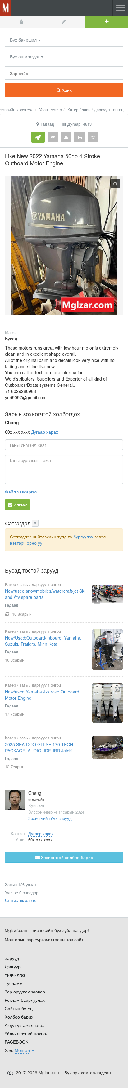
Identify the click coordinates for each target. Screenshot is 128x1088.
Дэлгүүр (13, 966)
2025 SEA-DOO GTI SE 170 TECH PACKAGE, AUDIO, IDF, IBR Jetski (39, 747)
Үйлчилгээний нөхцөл (26, 1033)
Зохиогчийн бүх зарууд (50, 818)
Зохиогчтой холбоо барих (66, 857)
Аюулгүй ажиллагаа (25, 1025)
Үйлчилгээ (15, 975)
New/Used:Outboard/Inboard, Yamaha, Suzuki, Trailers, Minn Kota (43, 641)
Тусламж (13, 983)
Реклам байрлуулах (25, 1000)
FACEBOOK (16, 1042)
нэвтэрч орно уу (26, 543)
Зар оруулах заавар (25, 991)
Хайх (66, 90)
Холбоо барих (19, 1017)
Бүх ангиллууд (25, 56)
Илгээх (19, 505)
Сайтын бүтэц (19, 1008)
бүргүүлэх (83, 536)
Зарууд (12, 958)
